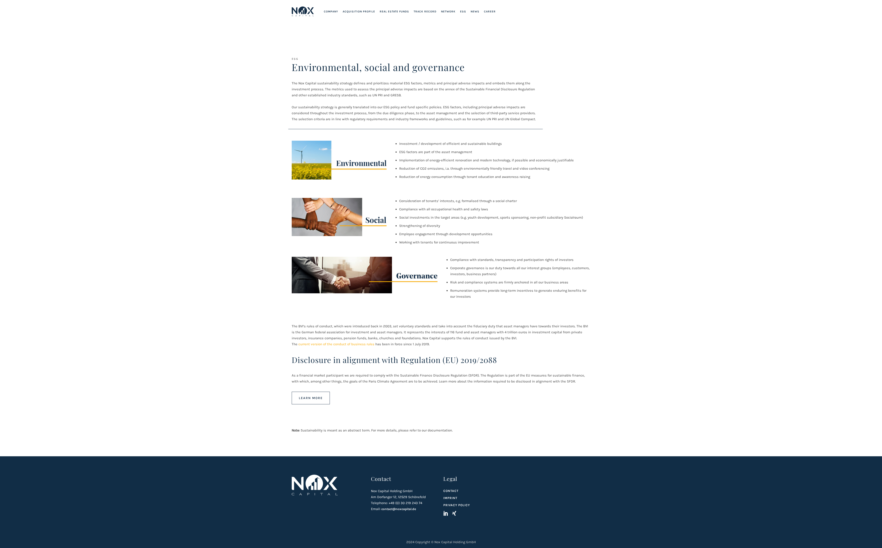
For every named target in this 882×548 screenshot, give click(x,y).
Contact (450, 491)
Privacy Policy (456, 505)
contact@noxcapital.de (398, 509)
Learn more (311, 398)
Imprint (450, 498)
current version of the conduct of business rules (336, 344)
